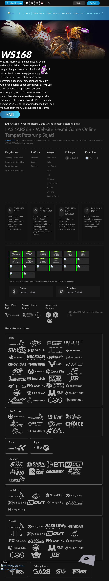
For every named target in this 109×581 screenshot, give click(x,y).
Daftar (93, 3)
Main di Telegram (15, 3)
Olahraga (37, 13)
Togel (26, 13)
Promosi (34, 158)
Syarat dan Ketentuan (14, 171)
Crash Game (52, 13)
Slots (49, 162)
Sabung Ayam (92, 13)
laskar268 (74, 158)
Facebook (94, 158)
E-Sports (78, 13)
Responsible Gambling (14, 162)
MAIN (10, 114)
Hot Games (51, 158)
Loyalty (34, 162)
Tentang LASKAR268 (14, 158)
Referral (34, 166)
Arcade (65, 13)
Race (49, 171)
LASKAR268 (9, 140)
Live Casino (51, 166)
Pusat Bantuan (11, 166)
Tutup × (5, 562)
